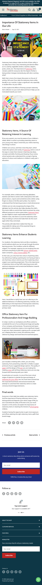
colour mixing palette (20, 253)
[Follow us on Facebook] (3, 493)
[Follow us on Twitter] (7, 493)
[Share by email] (21, 422)
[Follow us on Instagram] (11, 493)
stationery (29, 69)
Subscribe (21, 472)
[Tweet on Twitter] (17, 422)
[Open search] (29, 10)
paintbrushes (33, 250)
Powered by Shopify (8, 581)
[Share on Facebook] (9, 422)
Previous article (9, 435)
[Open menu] (3, 10)
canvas (26, 250)
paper (4, 368)
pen (21, 368)
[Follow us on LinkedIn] (20, 493)
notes (10, 370)
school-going (34, 407)
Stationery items (33, 212)
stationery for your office (10, 379)
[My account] (34, 10)
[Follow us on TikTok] (15, 493)
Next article (33, 435)
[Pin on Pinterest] (13, 422)
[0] (38, 10)
